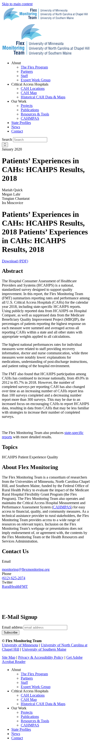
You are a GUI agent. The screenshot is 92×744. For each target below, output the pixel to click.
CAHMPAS (30, 725)
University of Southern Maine (44, 649)
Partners (27, 678)
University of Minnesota (20, 645)
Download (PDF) (15, 261)
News (15, 734)
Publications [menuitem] (30, 110)
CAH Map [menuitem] (29, 93)
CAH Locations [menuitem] (33, 89)
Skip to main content (17, 4)
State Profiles (21, 729)
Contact (17, 738)
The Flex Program (34, 674)
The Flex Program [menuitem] (34, 67)
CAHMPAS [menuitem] (30, 118)
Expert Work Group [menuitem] (35, 80)
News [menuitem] (15, 127)
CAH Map (29, 700)
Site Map (8, 657)
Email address (12, 627)
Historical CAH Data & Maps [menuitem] (43, 97)
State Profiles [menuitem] (21, 123)
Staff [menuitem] (24, 76)
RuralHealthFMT (15, 586)
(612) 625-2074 (13, 578)
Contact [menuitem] (17, 131)
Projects (27, 712)
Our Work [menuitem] (18, 101)
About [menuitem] (16, 63)
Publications (30, 717)
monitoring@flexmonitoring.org (26, 569)
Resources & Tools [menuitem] (35, 114)
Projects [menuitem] (27, 106)
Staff (24, 682)
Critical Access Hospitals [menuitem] (29, 84)
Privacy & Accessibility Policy (40, 657)
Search (7, 139)
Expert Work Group (35, 687)
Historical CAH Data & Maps (43, 704)
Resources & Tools (35, 721)
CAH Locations (33, 695)
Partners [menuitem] (27, 71)
